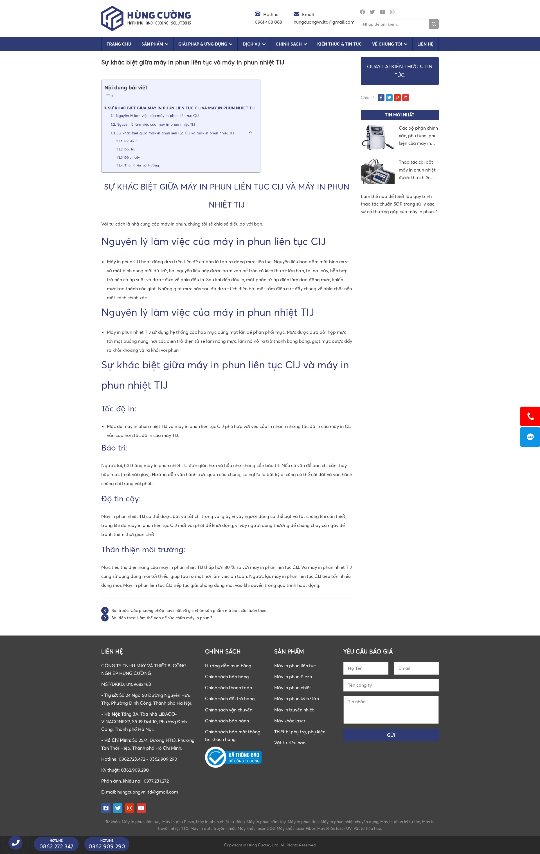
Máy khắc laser (289, 721)
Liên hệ (425, 44)
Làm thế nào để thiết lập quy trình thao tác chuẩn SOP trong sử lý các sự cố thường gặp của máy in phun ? (399, 203)
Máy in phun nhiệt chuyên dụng (349, 821)
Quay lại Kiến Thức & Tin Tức (400, 71)
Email (308, 14)
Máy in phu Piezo (178, 821)
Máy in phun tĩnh (303, 821)
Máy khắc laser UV (334, 828)
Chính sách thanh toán (228, 687)
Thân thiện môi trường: (142, 165)
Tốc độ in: (131, 141)
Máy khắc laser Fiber (296, 828)
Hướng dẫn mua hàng (228, 665)
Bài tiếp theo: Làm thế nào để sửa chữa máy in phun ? (161, 617)
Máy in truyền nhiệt (294, 710)
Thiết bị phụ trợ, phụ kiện (299, 731)
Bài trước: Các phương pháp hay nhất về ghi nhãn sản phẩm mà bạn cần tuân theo (188, 610)
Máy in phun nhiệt (292, 687)
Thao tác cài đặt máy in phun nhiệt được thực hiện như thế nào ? (417, 170)
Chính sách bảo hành (227, 721)
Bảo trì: (129, 149)
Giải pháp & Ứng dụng (202, 44)
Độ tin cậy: (132, 157)
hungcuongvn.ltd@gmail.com (147, 792)
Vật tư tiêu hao (290, 742)
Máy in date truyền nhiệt (213, 828)
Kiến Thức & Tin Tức (339, 44)
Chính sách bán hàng (227, 676)
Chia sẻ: (368, 97)
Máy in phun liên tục (295, 665)
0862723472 (530, 437)
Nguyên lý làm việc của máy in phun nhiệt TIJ (155, 124)
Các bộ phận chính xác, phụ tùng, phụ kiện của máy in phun (418, 136)
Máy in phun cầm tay (266, 821)
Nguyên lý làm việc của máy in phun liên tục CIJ (157, 115)
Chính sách (289, 44)
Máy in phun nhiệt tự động (220, 821)
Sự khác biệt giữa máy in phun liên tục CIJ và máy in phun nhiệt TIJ (175, 133)
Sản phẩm (152, 44)
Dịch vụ (251, 44)
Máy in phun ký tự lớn (296, 698)
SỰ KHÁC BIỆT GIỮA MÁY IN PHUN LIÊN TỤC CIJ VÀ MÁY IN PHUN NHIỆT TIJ (181, 108)
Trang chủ (119, 44)
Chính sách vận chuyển (228, 710)
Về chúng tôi (387, 44)
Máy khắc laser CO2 (256, 828)
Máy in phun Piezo (293, 676)
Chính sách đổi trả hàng (230, 698)
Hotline (270, 14)
